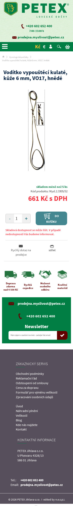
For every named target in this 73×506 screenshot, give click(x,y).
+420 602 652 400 (39, 26)
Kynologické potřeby (18, 57)
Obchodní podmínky (30, 374)
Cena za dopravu (27, 388)
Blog (19, 420)
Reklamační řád (26, 378)
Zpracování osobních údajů (34, 397)
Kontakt (21, 429)
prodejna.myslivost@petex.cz (41, 37)
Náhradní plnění (27, 411)
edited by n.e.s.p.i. (54, 499)
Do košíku (52, 218)
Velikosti (21, 415)
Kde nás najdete (27, 425)
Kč (37, 46)
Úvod (19, 406)
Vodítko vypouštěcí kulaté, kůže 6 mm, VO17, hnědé (25, 60)
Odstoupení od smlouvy (32, 383)
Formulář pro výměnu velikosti (36, 392)
